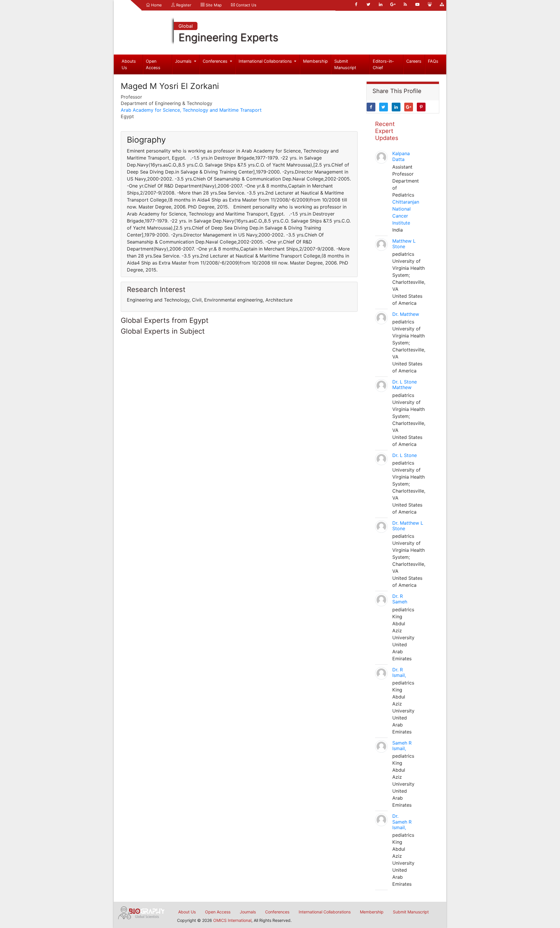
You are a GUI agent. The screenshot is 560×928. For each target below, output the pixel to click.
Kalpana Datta (401, 156)
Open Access (153, 64)
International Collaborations (266, 61)
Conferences (216, 61)
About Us (187, 911)
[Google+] (392, 4)
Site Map (213, 5)
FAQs (433, 61)
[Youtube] (417, 4)
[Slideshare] (429, 4)
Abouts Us (129, 64)
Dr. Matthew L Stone (407, 525)
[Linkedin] (380, 4)
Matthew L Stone (404, 243)
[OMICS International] (141, 912)
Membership (315, 61)
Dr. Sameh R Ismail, (402, 821)
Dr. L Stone (404, 455)
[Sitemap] (442, 4)
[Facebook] (356, 4)
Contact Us (245, 5)
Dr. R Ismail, (399, 672)
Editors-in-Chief (383, 64)
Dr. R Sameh (399, 599)
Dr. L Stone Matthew (404, 384)
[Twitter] (368, 4)
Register (183, 5)
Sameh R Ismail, (402, 745)
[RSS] (405, 4)
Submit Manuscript (345, 64)
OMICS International (232, 920)
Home (156, 5)
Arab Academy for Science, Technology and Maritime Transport (191, 110)
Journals (184, 61)
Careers (413, 61)
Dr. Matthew (405, 314)
